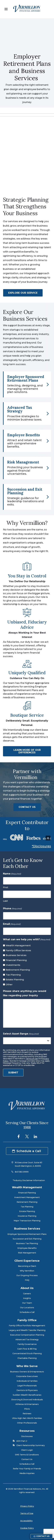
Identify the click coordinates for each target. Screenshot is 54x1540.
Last (5, 900)
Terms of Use (32, 1058)
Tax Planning (13, 974)
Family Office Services (18, 950)
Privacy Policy (27, 1506)
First (5, 887)
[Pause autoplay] (48, 838)
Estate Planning (15, 979)
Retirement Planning (18, 969)
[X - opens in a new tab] (27, 1136)
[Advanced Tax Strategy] (27, 413)
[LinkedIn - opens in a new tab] (35, 1136)
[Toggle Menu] (6, 9)
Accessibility (26, 1521)
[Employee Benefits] (27, 441)
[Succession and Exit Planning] (27, 497)
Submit (13, 1072)
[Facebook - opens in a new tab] (18, 1136)
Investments (13, 965)
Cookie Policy (27, 1528)
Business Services (16, 955)
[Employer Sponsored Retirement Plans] (27, 384)
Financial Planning (16, 960)
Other (9, 984)
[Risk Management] (27, 468)
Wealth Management (18, 945)
